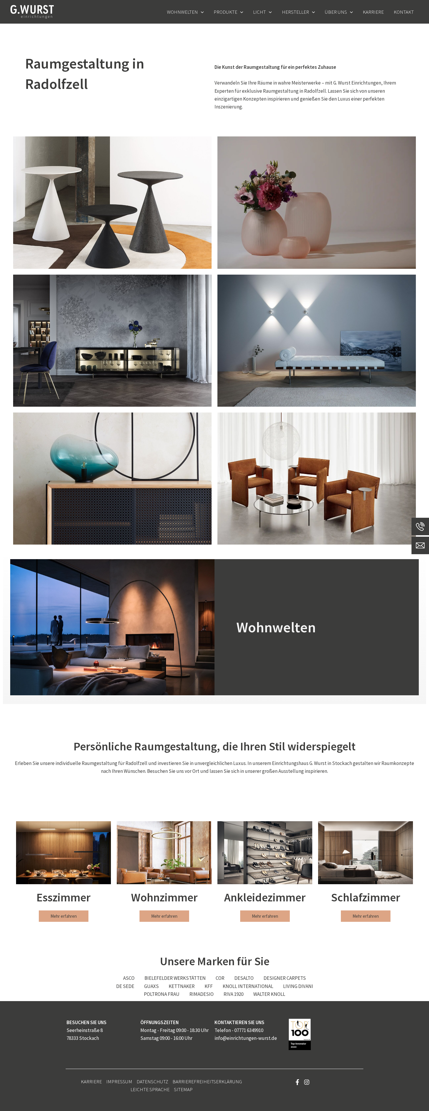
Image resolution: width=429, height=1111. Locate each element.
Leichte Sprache (150, 1089)
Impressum (119, 1081)
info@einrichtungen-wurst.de (245, 1038)
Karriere (91, 1081)
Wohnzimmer (164, 897)
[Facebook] (297, 1082)
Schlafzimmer (365, 897)
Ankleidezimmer (265, 897)
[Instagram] (307, 1082)
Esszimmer (63, 897)
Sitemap (183, 1089)
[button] (201, 12)
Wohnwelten (276, 627)
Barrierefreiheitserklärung (207, 1081)
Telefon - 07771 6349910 (238, 1030)
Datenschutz (152, 1081)
